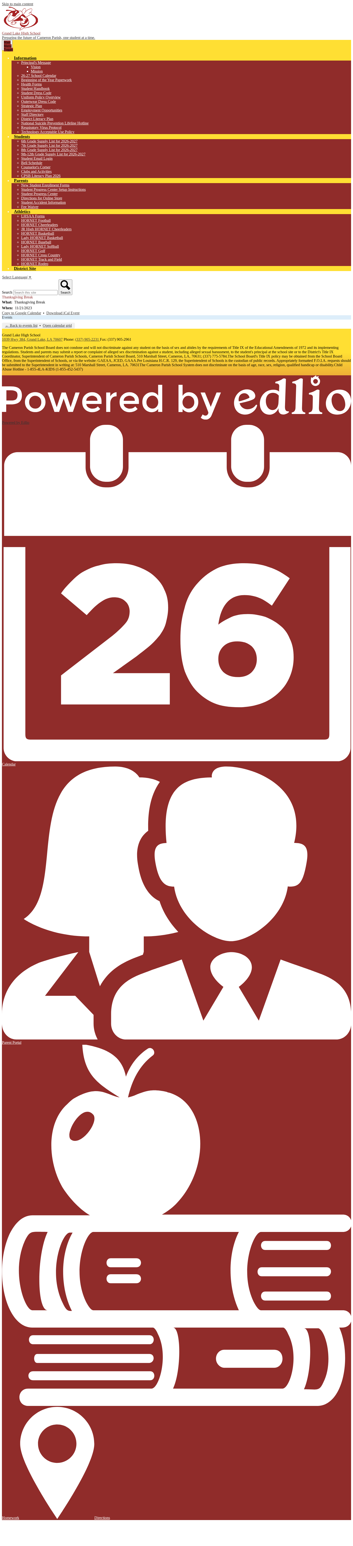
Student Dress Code (36, 93)
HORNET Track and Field (41, 259)
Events (7, 317)
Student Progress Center (39, 194)
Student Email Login (37, 158)
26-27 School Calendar (38, 76)
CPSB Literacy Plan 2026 (41, 176)
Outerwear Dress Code (38, 101)
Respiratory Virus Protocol (41, 127)
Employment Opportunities (41, 110)
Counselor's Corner (35, 167)
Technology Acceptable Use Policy (47, 132)
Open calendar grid (57, 325)
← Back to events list (21, 325)
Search (7, 292)
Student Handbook (35, 89)
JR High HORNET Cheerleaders (46, 229)
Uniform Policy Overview (41, 97)
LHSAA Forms (33, 216)
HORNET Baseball (36, 242)
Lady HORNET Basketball (42, 238)
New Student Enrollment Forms (45, 185)
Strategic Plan (31, 106)
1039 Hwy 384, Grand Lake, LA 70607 (32, 339)
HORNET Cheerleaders (39, 225)
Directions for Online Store (41, 198)
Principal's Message (36, 63)
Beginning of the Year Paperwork (46, 80)
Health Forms (31, 84)
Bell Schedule (31, 163)
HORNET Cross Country (40, 255)
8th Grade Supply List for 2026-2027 (49, 150)
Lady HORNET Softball (40, 246)
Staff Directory (32, 114)
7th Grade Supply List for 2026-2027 (49, 145)
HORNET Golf (33, 251)
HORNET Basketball (37, 233)
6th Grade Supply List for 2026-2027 (49, 141)
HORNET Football (36, 220)
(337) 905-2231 (87, 339)
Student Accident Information (43, 202)
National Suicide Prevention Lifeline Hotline (55, 123)
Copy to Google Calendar (21, 313)
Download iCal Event (62, 313)
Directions (102, 1518)
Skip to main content (17, 4)
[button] (25, 58)
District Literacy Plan (37, 119)
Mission (37, 71)
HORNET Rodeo (34, 264)
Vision (36, 67)
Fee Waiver (29, 207)
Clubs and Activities (36, 171)
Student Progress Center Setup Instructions (53, 189)
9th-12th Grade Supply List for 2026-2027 (53, 154)
